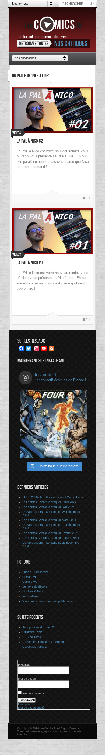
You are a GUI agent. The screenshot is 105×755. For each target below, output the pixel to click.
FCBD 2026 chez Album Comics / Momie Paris (52, 497)
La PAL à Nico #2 (30, 141)
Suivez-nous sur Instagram (57, 466)
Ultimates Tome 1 (33, 632)
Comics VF (29, 576)
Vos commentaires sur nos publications (48, 601)
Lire (84, 198)
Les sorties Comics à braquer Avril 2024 (48, 506)
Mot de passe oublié (31, 707)
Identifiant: (24, 664)
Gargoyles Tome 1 (34, 646)
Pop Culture (30, 596)
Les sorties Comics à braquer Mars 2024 (49, 519)
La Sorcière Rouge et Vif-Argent (43, 641)
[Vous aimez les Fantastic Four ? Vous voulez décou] (54, 424)
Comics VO (29, 581)
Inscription (25, 704)
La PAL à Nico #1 (30, 263)
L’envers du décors (34, 586)
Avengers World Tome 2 (38, 627)
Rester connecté (33, 693)
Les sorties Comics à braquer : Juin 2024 (49, 502)
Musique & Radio (33, 591)
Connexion (27, 700)
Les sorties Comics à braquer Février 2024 (50, 532)
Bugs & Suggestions (35, 571)
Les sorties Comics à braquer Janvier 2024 (50, 537)
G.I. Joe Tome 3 (32, 637)
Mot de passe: (27, 678)
